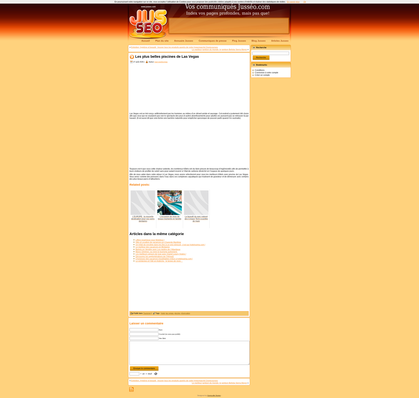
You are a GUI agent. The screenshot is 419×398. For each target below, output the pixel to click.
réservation (185, 313)
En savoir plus (293, 2)
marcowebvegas (161, 62)
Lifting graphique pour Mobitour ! (150, 240)
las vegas (169, 313)
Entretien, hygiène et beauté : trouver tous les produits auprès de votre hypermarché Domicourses (174, 47)
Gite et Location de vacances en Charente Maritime (158, 242)
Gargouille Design (214, 395)
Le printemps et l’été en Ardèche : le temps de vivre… (159, 261)
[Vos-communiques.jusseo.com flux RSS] (131, 389)
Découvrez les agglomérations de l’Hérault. (155, 256)
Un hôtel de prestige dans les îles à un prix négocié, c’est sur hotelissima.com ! (170, 245)
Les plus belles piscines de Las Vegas (167, 57)
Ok (304, 2)
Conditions (259, 70)
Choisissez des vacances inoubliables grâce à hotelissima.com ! (164, 259)
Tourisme (147, 313)
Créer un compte (262, 75)
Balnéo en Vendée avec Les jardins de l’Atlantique (158, 249)
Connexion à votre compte (266, 72)
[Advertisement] (228, 25)
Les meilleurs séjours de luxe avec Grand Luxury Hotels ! (161, 254)
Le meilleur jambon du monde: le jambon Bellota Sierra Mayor (219, 49)
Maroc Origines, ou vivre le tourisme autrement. (156, 252)
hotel (163, 313)
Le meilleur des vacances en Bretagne (153, 247)
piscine (177, 313)
